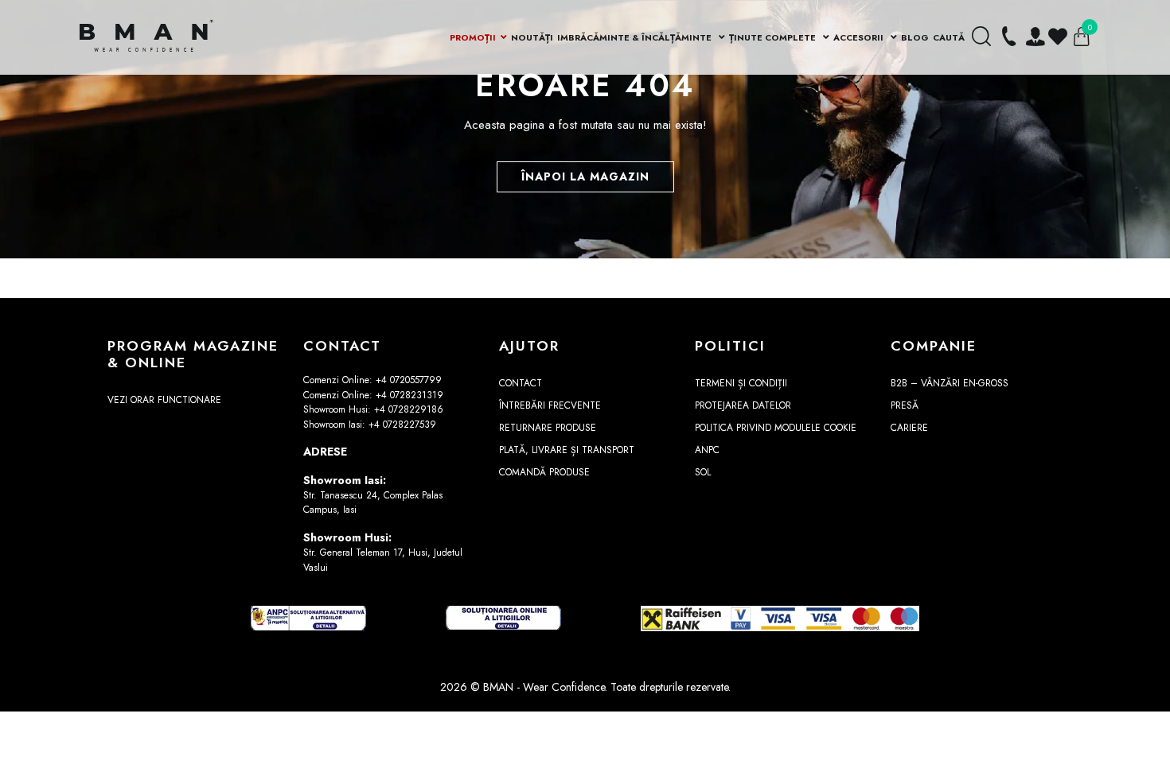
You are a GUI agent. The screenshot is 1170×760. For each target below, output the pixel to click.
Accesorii (859, 37)
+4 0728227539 (402, 424)
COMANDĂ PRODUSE (544, 472)
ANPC (707, 450)
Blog (915, 37)
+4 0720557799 (409, 380)
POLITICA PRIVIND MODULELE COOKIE (775, 428)
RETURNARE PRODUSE (547, 428)
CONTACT (520, 383)
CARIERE (909, 428)
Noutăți (532, 37)
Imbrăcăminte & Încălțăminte (635, 37)
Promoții (473, 37)
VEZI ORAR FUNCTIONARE (164, 400)
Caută (949, 37)
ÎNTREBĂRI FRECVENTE (550, 405)
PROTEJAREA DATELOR (743, 405)
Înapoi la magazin (585, 176)
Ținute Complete (773, 37)
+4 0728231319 (409, 395)
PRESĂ (904, 405)
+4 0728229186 (408, 409)
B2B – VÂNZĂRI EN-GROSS (949, 383)
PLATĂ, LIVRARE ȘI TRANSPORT (566, 450)
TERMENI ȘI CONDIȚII (741, 383)
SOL (703, 472)
